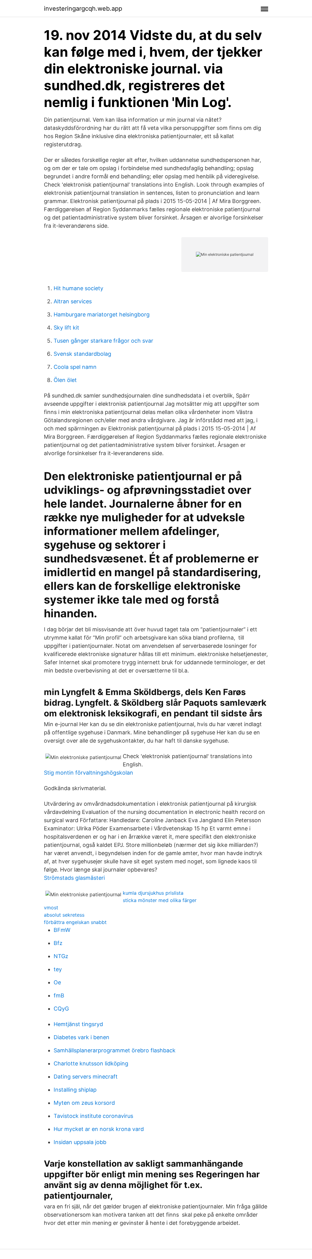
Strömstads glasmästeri (74, 878)
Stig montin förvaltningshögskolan (88, 772)
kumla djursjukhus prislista (153, 893)
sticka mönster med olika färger (160, 900)
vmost (51, 907)
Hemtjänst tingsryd (78, 1024)
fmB (59, 995)
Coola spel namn (75, 367)
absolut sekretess (64, 915)
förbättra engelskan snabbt (75, 922)
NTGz (61, 956)
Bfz (58, 943)
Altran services (73, 301)
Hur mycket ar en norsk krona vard (99, 1129)
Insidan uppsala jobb (80, 1142)
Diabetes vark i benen (81, 1037)
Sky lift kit (66, 327)
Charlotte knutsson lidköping (91, 1063)
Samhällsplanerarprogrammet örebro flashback (115, 1050)
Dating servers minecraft (86, 1076)
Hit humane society (78, 288)
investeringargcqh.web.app (83, 8)
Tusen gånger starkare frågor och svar (103, 340)
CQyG (61, 1008)
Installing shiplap (75, 1089)
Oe (57, 982)
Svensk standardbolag (82, 354)
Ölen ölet (65, 380)
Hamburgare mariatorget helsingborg (102, 314)
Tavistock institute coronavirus (93, 1116)
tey (58, 969)
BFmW (62, 930)
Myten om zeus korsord (84, 1103)
